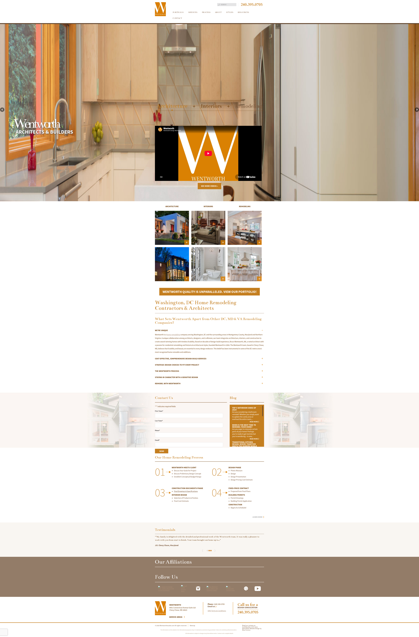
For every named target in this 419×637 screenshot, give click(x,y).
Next (215, 550)
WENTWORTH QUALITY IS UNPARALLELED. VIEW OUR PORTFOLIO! (210, 292)
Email (157, 440)
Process (206, 12)
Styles (229, 12)
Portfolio (178, 12)
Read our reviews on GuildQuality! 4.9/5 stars (250, 626)
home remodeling (173, 334)
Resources (243, 12)
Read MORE (254, 421)
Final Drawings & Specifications (186, 491)
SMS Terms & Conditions (217, 611)
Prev (203, 550)
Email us (211, 606)
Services (192, 12)
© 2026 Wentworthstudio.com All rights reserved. (171, 626)
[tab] (209, 331)
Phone (157, 430)
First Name (159, 411)
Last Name (159, 421)
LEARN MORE (257, 517)
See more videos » (209, 186)
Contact (177, 18)
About (218, 12)
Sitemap (192, 626)
